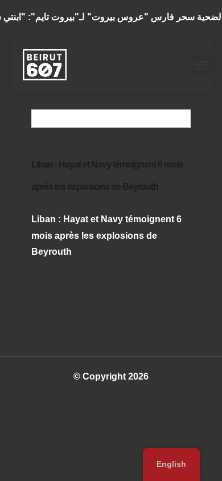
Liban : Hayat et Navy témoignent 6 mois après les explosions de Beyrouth (106, 235)
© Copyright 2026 (111, 376)
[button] (201, 65)
